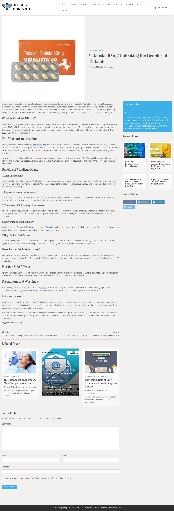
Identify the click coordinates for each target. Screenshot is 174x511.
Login (64, 11)
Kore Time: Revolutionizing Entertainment (131, 164)
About (73, 4)
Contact (107, 4)
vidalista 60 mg (15, 322)
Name (5, 455)
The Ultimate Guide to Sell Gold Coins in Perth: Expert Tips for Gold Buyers (134, 182)
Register (141, 4)
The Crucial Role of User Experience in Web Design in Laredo (101, 383)
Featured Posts (96, 50)
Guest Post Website (124, 4)
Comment (7, 424)
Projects (95, 4)
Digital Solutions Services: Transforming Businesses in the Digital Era (160, 165)
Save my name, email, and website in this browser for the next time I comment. (39, 478)
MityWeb (118, 508)
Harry (93, 67)
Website (5, 467)
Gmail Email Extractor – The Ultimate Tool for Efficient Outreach (60, 374)
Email (65, 455)
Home (64, 4)
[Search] (170, 7)
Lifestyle (83, 4)
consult (43, 287)
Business (49, 367)
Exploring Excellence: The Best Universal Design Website (160, 181)
